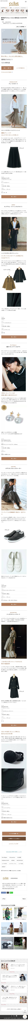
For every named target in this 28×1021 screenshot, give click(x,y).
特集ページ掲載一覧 (7, 68)
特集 (11, 7)
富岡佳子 (3, 866)
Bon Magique (4, 857)
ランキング (17, 7)
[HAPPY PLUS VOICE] (14, 4)
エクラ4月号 (4, 863)
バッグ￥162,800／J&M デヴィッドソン (9, 253)
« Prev (3, 898)
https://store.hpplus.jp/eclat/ (8, 888)
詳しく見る (13, 196)
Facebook (4, 892)
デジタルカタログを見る (6, 72)
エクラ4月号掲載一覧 (20, 68)
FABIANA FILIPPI (5, 860)
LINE (12, 892)
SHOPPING (3, 7)
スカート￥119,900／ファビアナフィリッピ (10, 130)
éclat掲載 (19, 857)
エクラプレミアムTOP (13, 843)
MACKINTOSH (20, 860)
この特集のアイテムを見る (13, 838)
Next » (24, 898)
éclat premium (12, 857)
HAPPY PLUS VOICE (12, 1018)
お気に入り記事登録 (20, 26)
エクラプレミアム (12, 863)
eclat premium (23, 7)
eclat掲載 (19, 870)
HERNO (12, 860)
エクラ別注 (21, 863)
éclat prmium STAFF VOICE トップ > (14, 851)
